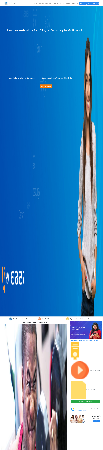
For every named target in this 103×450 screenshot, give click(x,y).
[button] (40, 3)
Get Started (96, 421)
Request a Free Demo (85, 401)
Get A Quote (46, 86)
